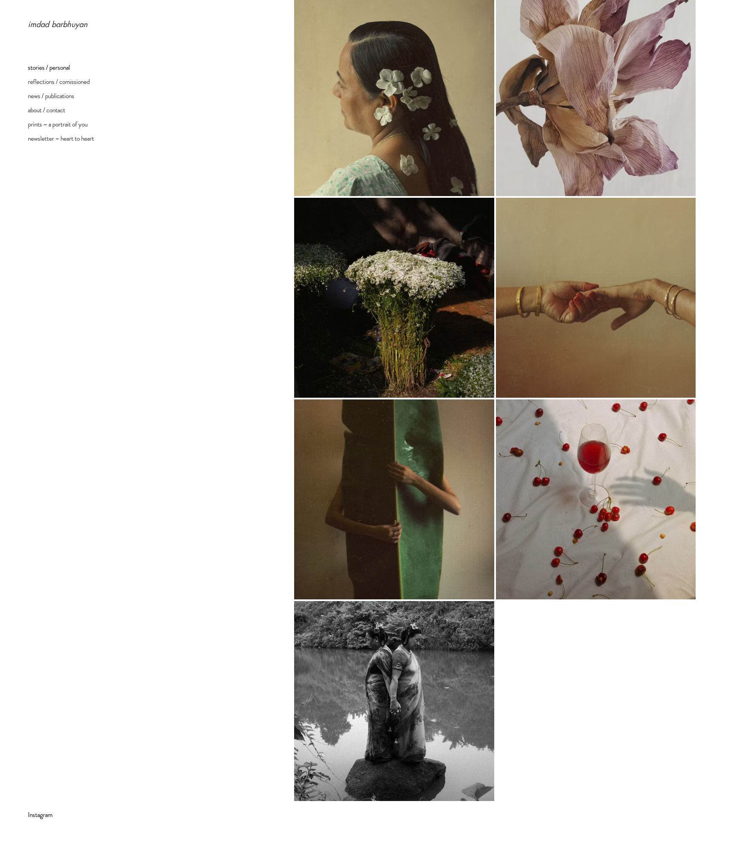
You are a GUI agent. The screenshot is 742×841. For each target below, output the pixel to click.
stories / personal (49, 67)
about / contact (46, 110)
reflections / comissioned (59, 81)
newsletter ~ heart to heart (61, 138)
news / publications (51, 96)
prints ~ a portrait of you (58, 124)
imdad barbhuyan (58, 24)
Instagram (40, 815)
